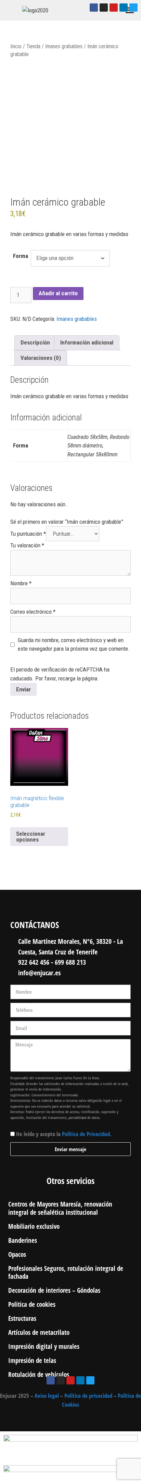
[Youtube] (114, 7)
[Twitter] (133, 7)
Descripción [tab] (35, 342)
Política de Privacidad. (87, 1134)
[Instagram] (104, 7)
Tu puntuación (28, 533)
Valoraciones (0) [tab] (41, 357)
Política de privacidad (88, 1396)
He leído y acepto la (64, 1134)
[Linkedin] (123, 7)
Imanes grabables (63, 46)
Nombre (20, 583)
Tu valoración (27, 545)
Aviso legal (47, 1396)
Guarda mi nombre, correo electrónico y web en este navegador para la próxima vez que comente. (74, 644)
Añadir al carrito (58, 293)
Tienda (33, 46)
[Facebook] (94, 7)
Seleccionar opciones (30, 836)
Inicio (16, 46)
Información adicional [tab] (86, 342)
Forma (20, 255)
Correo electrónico (32, 611)
